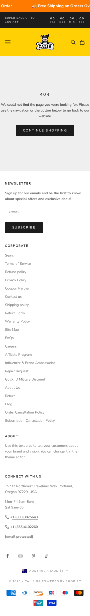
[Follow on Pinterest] (33, 556)
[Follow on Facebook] (7, 556)
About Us (12, 387)
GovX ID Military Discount (25, 379)
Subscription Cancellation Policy (30, 420)
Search (10, 255)
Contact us (13, 296)
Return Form (15, 313)
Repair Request (16, 371)
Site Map (12, 329)
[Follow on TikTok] (46, 556)
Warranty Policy (17, 321)
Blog (8, 404)
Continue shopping (45, 130)
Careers (11, 346)
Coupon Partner (17, 288)
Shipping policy (17, 304)
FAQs (9, 338)
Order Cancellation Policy (24, 412)
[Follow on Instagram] (20, 556)
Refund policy (15, 272)
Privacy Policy (15, 280)
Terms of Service (18, 263)
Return (10, 396)
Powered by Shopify (62, 581)
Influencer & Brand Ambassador (30, 362)
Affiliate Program (18, 354)
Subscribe (24, 227)
